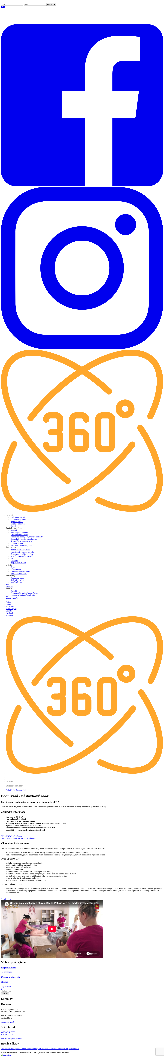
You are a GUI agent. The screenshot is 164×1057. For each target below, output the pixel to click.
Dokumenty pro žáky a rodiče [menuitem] (22, 554)
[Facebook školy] (82, 186)
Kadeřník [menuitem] (14, 530)
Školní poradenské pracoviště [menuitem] (22, 556)
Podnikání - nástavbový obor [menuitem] (21, 545)
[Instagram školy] (82, 348)
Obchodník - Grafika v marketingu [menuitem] (24, 539)
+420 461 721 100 (8, 1034)
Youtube (9, 611)
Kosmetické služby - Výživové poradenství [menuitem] (27, 537)
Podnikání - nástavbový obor (17, 790)
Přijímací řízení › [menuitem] (17, 522)
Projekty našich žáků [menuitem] (18, 563)
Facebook (9, 613)
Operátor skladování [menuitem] (18, 543)
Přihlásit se (51, 4)
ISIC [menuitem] (12, 558)
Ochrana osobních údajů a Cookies (33, 1049)
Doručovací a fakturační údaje (58, 1049)
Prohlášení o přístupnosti (10, 1049)
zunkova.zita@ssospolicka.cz (12, 1038)
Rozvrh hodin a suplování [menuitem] (20, 550)
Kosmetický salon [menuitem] (17, 578)
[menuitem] (9, 515)
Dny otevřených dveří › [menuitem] (19, 519)
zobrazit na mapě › (8, 1022)
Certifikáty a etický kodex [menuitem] (20, 571)
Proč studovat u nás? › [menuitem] (19, 517)
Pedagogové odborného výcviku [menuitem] (23, 595)
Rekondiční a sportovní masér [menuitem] (22, 541)
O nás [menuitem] (13, 567)
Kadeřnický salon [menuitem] (17, 580)
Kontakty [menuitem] (14, 591)
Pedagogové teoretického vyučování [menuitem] (24, 593)
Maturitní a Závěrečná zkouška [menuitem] (22, 552)
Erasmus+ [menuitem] (14, 561)
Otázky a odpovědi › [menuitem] (18, 524)
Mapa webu (74, 1049)
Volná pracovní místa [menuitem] (19, 574)
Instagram (9, 615)
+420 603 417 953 (8, 1032)
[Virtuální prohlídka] (84, 773)
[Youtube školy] (82, 23)
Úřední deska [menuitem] (16, 569)
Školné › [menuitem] (14, 526)
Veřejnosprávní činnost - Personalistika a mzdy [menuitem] (19, 533)
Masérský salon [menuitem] (16, 582)
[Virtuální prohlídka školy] (82, 511)
